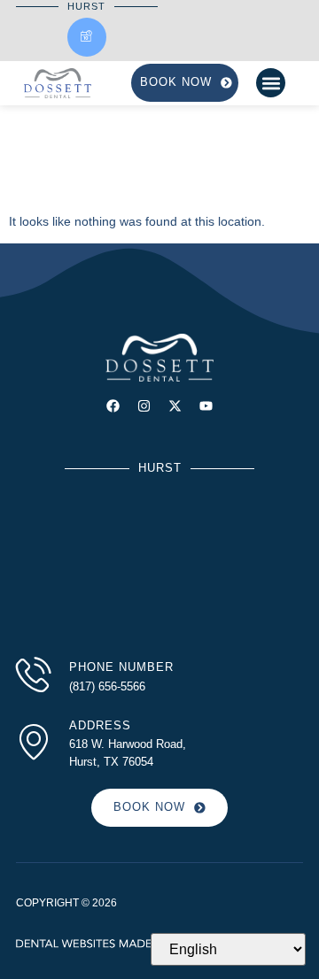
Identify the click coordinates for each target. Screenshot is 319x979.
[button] (270, 82)
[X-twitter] (175, 405)
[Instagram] (144, 405)
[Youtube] (206, 405)
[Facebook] (113, 405)
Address (100, 725)
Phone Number (121, 667)
